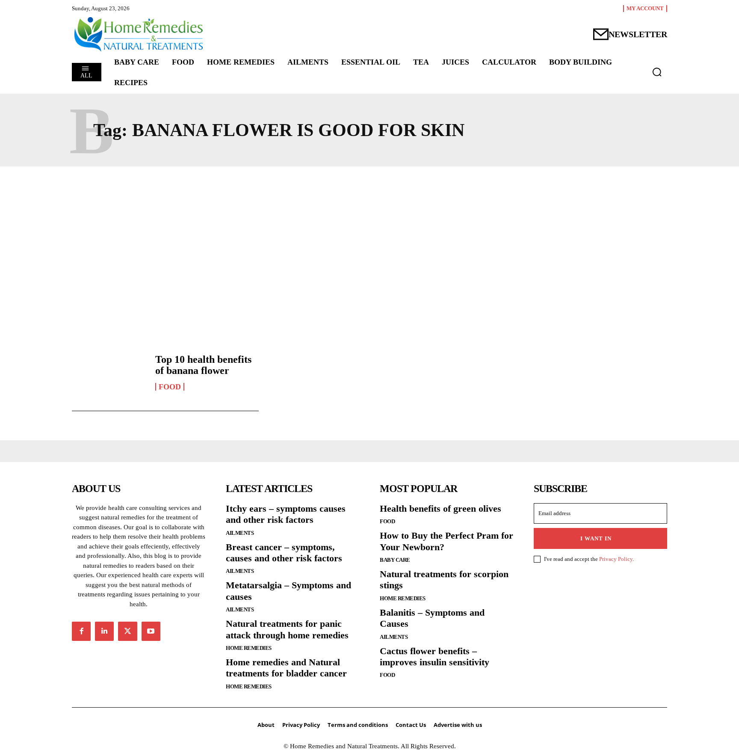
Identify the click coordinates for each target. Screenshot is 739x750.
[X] (127, 631)
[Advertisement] (369, 252)
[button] (657, 72)
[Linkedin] (104, 631)
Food (170, 387)
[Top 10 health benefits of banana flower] (109, 372)
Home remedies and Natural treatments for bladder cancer (286, 668)
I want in (596, 538)
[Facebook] (81, 631)
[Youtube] (151, 631)
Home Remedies (249, 648)
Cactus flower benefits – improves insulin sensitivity (434, 656)
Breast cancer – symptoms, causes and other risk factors (284, 552)
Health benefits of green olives (440, 508)
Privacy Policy (616, 559)
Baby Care (395, 560)
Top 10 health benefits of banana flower (203, 365)
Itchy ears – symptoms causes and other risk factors (286, 514)
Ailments (240, 533)
